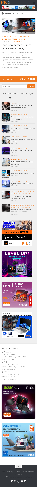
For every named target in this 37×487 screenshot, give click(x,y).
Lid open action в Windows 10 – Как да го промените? (22, 106)
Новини (14, 114)
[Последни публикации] (26, 98)
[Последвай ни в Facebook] (21, 79)
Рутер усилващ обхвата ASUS (22, 183)
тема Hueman (28, 477)
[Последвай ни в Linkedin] (34, 79)
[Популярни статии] (10, 98)
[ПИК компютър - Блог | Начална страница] (6, 2)
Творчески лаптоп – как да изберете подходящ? (21, 197)
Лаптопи (13, 39)
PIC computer (17, 41)
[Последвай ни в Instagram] (25, 79)
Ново (13, 103)
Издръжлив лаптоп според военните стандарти (21, 211)
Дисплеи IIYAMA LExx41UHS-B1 (23, 173)
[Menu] (34, 2)
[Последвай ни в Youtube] (31, 79)
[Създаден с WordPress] (7, 477)
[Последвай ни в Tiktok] (28, 79)
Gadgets (5, 37)
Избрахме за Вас (16, 37)
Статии (22, 39)
